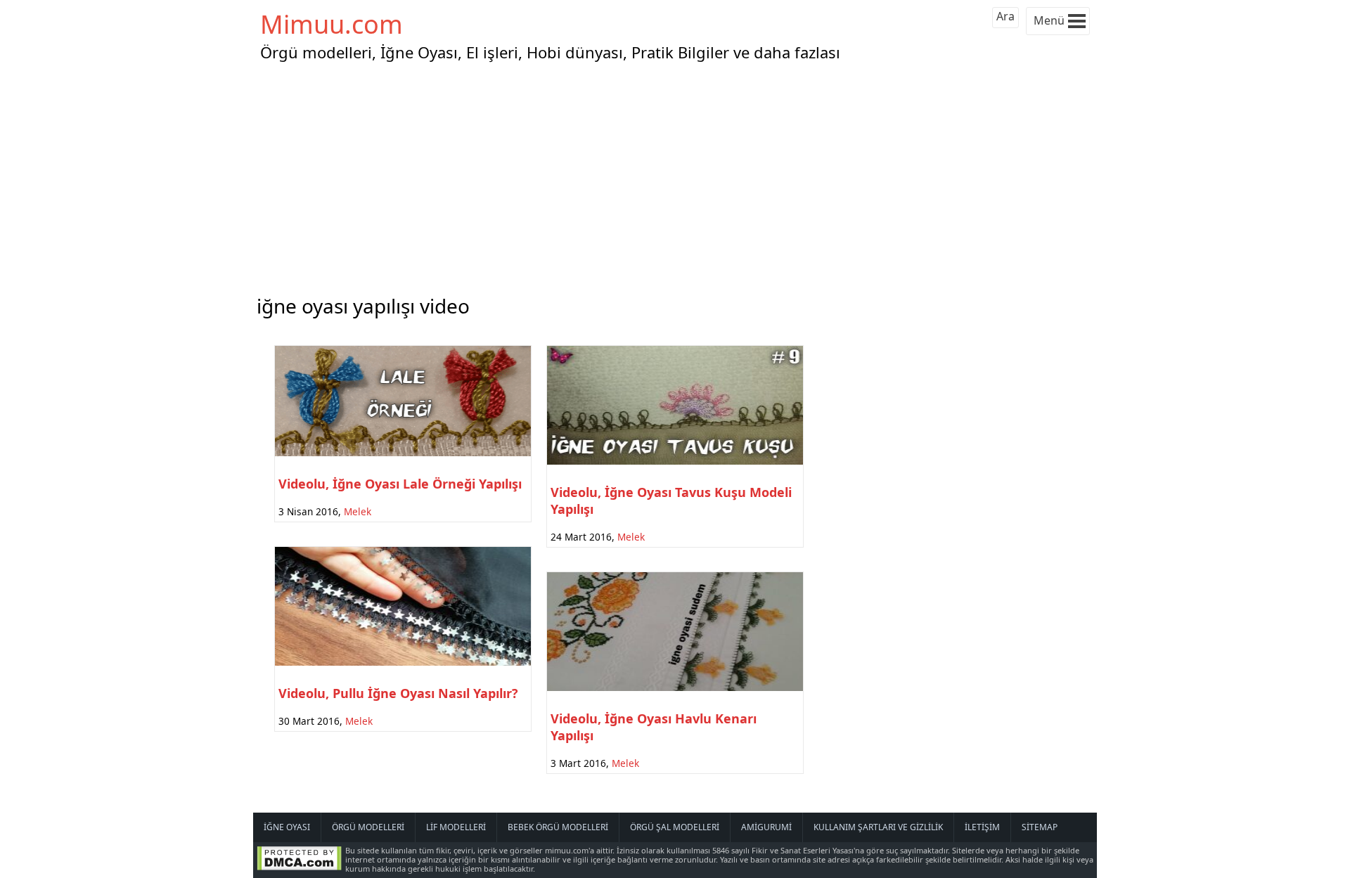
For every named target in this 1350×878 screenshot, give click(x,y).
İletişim (982, 827)
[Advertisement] (675, 175)
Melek (357, 511)
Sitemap (1040, 827)
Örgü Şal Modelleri (674, 827)
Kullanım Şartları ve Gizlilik (878, 827)
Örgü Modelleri (368, 827)
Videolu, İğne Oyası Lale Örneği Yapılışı (400, 483)
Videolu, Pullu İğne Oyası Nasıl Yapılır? (398, 693)
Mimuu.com (331, 24)
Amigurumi (766, 827)
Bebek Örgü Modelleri (558, 827)
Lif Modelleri (456, 827)
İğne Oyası (287, 827)
